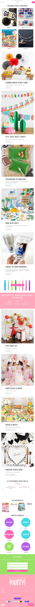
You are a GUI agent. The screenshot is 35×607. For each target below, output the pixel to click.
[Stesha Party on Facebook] (16, 595)
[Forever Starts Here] (17, 450)
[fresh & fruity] (17, 409)
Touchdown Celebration (15, 179)
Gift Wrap (26, 547)
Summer (9, 39)
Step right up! (11, 345)
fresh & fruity (11, 424)
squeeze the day (10, 429)
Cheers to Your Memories (16, 266)
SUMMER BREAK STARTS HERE (16, 82)
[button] (3, 489)
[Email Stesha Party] (15, 595)
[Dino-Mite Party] (17, 204)
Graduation (9, 18)
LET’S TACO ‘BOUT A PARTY (15, 136)
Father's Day (26, 39)
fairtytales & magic (13, 388)
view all (8, 393)
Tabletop (26, 535)
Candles (26, 523)
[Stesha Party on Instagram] (18, 595)
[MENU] (0, 2)
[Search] (31, 2)
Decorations (9, 535)
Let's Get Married (10, 474)
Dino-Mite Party (12, 223)
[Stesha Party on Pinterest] (20, 595)
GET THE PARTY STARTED (17, 285)
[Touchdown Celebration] (17, 161)
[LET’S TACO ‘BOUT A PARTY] (17, 112)
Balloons (9, 523)
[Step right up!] (17, 326)
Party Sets (9, 547)
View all (8, 87)
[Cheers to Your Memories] (17, 248)
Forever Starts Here (14, 469)
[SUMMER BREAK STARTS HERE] (17, 65)
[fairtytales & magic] (17, 370)
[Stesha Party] (17, 2)
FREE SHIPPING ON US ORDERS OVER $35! (17, 0)
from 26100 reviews (17, 484)
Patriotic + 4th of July (26, 18)
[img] (17, 482)
